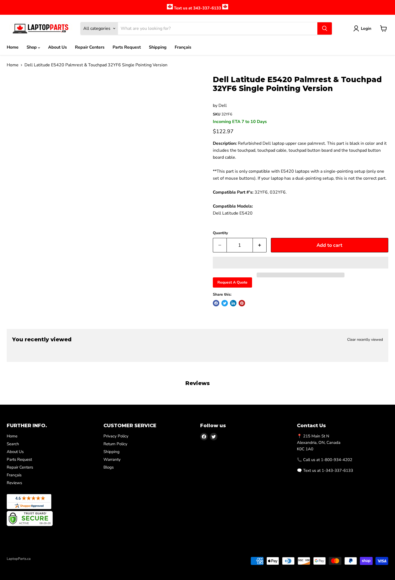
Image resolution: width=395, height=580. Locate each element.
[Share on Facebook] (216, 303)
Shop (32, 47)
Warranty (112, 459)
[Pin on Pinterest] (242, 303)
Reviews (14, 482)
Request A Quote (232, 282)
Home (13, 47)
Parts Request (127, 47)
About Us (57, 47)
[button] (300, 263)
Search (13, 444)
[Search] (324, 28)
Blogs (108, 467)
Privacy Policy (115, 436)
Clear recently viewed (365, 340)
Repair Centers (90, 47)
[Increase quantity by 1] (260, 245)
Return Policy (115, 444)
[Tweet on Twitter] (224, 303)
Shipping (158, 47)
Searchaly (38, 564)
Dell (222, 105)
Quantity (220, 233)
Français (183, 47)
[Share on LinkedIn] (233, 303)
